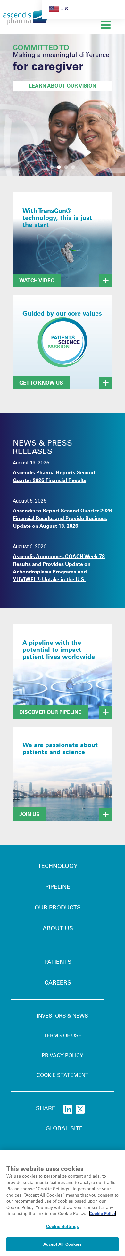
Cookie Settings (62, 1226)
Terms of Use (63, 1035)
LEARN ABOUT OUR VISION (62, 85)
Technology (58, 866)
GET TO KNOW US (41, 382)
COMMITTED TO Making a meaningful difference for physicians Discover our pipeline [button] (66, 167)
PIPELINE (57, 886)
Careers (58, 982)
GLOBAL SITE (64, 1128)
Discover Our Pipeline (50, 711)
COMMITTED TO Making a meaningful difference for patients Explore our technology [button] (52, 167)
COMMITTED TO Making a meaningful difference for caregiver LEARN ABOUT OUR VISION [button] (59, 167)
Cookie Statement (62, 1075)
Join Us (29, 814)
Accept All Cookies (62, 1244)
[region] (62, 1203)
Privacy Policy (62, 1055)
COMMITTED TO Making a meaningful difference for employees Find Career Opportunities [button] (73, 167)
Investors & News (62, 1015)
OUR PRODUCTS (58, 907)
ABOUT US (58, 928)
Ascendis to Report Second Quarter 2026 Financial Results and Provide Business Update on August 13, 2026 (62, 518)
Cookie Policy (102, 1213)
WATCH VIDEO (36, 280)
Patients (57, 961)
